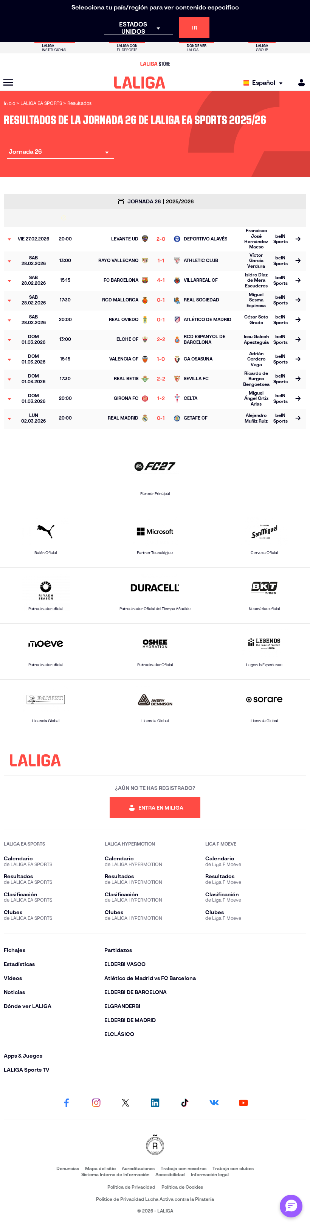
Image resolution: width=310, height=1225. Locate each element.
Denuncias (67, 1168)
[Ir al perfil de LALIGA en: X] (125, 1103)
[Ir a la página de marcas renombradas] (155, 1145)
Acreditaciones (138, 1168)
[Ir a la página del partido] (297, 239)
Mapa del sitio (100, 1168)
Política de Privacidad (131, 1186)
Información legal (210, 1174)
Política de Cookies (182, 1186)
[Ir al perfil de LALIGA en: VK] (214, 1103)
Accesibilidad (170, 1174)
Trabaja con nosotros (183, 1168)
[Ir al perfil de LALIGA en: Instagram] (96, 1103)
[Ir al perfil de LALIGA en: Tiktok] (184, 1103)
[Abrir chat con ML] (291, 1206)
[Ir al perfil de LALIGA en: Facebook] (66, 1103)
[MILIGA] (299, 82)
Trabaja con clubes (233, 1168)
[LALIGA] (139, 82)
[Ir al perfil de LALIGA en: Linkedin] (155, 1103)
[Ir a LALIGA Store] (155, 63)
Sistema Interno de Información (115, 1174)
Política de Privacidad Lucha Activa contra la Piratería (155, 1199)
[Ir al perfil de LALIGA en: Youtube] (243, 1103)
